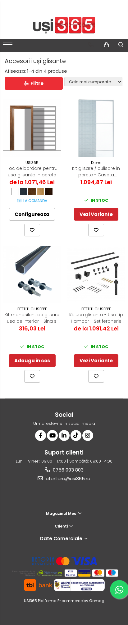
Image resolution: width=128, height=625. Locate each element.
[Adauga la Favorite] (32, 230)
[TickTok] (76, 435)
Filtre (36, 83)
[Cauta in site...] (121, 45)
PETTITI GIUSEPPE (32, 309)
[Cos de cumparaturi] (106, 45)
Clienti (62, 526)
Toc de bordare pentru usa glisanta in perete (32, 171)
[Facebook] (40, 435)
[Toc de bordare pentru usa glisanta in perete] (32, 128)
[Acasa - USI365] (64, 25)
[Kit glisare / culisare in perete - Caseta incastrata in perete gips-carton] (96, 128)
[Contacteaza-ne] (91, 45)
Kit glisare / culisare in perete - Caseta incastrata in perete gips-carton (96, 171)
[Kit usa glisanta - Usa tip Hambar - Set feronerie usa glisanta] (96, 274)
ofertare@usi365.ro (67, 478)
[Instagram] (87, 435)
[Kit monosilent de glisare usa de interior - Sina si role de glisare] (32, 274)
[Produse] (8, 46)
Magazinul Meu (61, 513)
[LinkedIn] (64, 435)
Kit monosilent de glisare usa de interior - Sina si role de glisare (32, 318)
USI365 (32, 162)
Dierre (96, 162)
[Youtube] (52, 435)
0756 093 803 (68, 470)
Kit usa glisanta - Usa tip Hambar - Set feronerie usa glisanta (96, 318)
